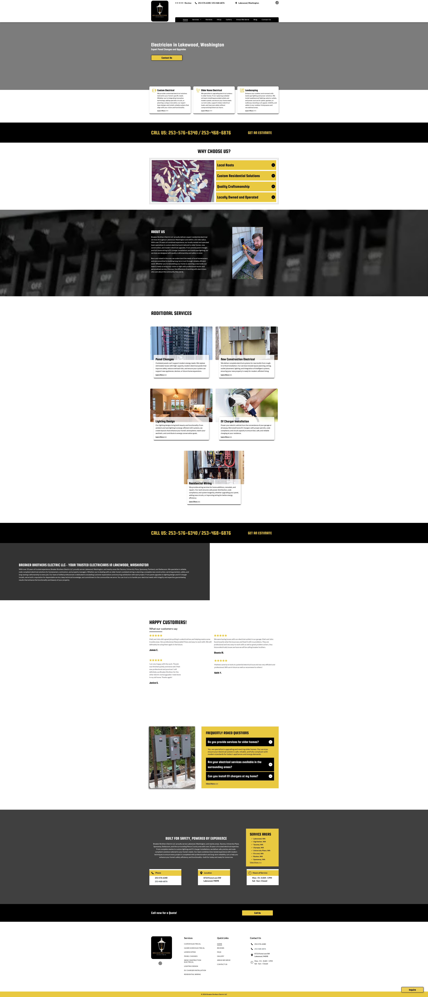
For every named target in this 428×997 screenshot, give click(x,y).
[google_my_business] (277, 3)
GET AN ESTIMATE (260, 133)
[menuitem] (185, 19)
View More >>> (256, 862)
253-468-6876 (216, 132)
